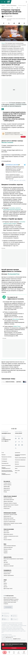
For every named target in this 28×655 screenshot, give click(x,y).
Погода (5, 491)
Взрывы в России (7, 506)
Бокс (5, 581)
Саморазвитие (7, 564)
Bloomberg (16, 319)
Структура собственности (20, 466)
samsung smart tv (14, 619)
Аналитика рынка (7, 571)
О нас (3, 452)
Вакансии (17, 464)
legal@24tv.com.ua (16, 638)
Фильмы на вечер (7, 549)
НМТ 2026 (6, 562)
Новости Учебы (7, 557)
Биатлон (5, 586)
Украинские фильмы (8, 547)
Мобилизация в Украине (10, 512)
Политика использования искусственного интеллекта (7, 471)
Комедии (5, 551)
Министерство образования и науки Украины (13, 558)
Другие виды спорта (8, 588)
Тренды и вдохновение (9, 575)
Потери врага (7, 508)
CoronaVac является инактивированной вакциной (12, 208)
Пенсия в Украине (7, 539)
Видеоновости (7, 488)
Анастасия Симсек (8, 16)
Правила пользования (6, 465)
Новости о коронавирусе (11, 5)
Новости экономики (9, 529)
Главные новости (7, 483)
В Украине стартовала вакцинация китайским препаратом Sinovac (22, 5)
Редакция (3, 454)
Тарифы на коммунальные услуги (11, 536)
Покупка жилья (7, 573)
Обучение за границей (8, 565)
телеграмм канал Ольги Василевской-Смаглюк (16, 19)
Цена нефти (6, 530)
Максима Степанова (7, 142)
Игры (16, 472)
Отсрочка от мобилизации (9, 521)
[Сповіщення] (26, 2)
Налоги (5, 537)
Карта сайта (17, 470)
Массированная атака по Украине (11, 504)
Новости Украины (7, 484)
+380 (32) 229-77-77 (9, 637)
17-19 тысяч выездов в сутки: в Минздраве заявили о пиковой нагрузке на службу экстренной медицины (14, 104)
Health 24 (3, 5)
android (5, 616)
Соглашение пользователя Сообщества (20, 455)
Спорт (5, 579)
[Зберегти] (24, 23)
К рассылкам (8, 607)
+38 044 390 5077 (18, 433)
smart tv (5, 619)
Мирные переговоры (8, 501)
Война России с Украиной (10, 496)
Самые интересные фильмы (10, 545)
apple (14, 616)
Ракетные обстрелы (8, 497)
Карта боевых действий (9, 499)
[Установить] (14, 646)
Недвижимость (7, 570)
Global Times (17, 326)
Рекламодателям (5, 463)
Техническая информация (20, 459)
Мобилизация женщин (8, 518)
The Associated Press (13, 274)
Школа (5, 560)
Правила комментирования (20, 457)
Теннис (5, 585)
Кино (5, 544)
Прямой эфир (7, 486)
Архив (16, 468)
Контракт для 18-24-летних (9, 519)
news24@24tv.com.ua (6, 433)
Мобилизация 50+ (7, 516)
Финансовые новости (8, 534)
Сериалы (5, 552)
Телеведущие (4, 461)
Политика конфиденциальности (6, 468)
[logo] (8, 2)
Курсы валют (6, 532)
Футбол (5, 583)
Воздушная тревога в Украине (10, 503)
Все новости (7, 481)
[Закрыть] (25, 644)
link (15, 438)
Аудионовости (7, 490)
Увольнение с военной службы (10, 514)
